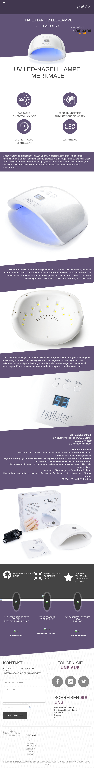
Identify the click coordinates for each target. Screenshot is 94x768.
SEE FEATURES (46, 26)
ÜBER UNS (30, 749)
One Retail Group (82, 762)
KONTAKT (30, 754)
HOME (28, 740)
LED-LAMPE (31, 746)
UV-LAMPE (30, 743)
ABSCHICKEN (15, 715)
